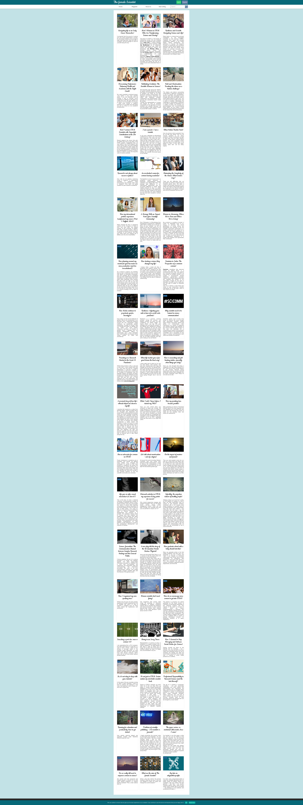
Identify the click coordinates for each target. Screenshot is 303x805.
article (119, 16)
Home (120, 6)
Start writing (162, 6)
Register (185, 2)
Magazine (134, 6)
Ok (186, 802)
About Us (148, 6)
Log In (179, 2)
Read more (192, 802)
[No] (301, 802)
